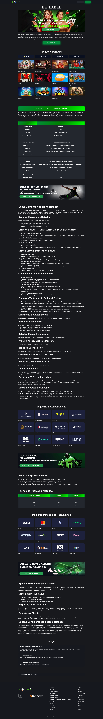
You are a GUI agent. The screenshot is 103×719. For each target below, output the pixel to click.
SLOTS (75, 56)
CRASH (59, 56)
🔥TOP (25, 56)
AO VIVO (42, 56)
